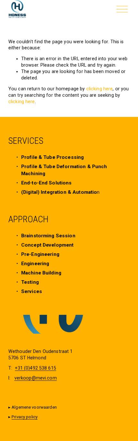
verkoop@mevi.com (35, 377)
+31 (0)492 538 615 (35, 368)
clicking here (99, 88)
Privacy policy (25, 416)
